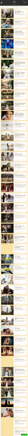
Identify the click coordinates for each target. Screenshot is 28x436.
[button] (1, 2)
